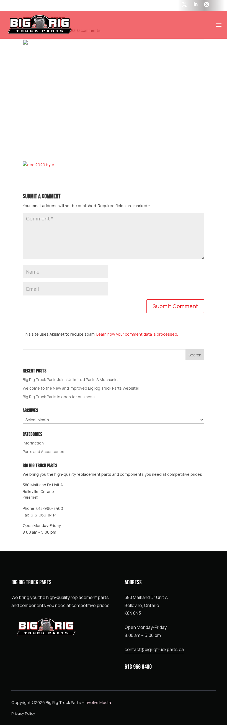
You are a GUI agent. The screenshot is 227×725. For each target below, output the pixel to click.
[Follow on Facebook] (173, 4)
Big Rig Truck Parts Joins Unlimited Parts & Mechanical (71, 379)
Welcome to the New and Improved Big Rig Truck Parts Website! (81, 388)
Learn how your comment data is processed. (137, 334)
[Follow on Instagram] (206, 4)
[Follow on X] (184, 4)
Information (33, 443)
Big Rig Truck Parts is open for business (59, 396)
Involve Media (98, 702)
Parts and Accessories (43, 451)
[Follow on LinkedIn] (195, 4)
